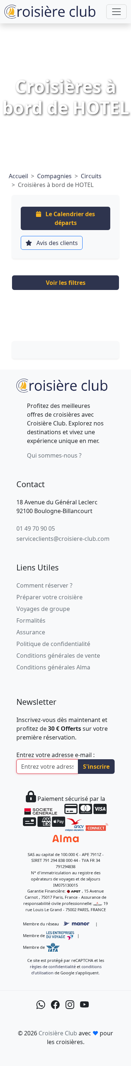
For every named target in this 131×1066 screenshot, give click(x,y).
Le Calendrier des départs (69, 218)
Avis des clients (56, 243)
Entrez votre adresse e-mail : (55, 755)
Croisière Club (58, 1033)
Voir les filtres (66, 283)
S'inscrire (96, 767)
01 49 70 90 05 (35, 528)
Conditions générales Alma (53, 667)
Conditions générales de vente (58, 656)
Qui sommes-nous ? (54, 455)
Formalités (30, 620)
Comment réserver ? (44, 585)
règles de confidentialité (53, 966)
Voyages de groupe (43, 609)
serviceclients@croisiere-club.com (63, 539)
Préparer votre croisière (49, 597)
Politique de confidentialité (53, 644)
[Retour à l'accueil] (61, 384)
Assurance (30, 632)
